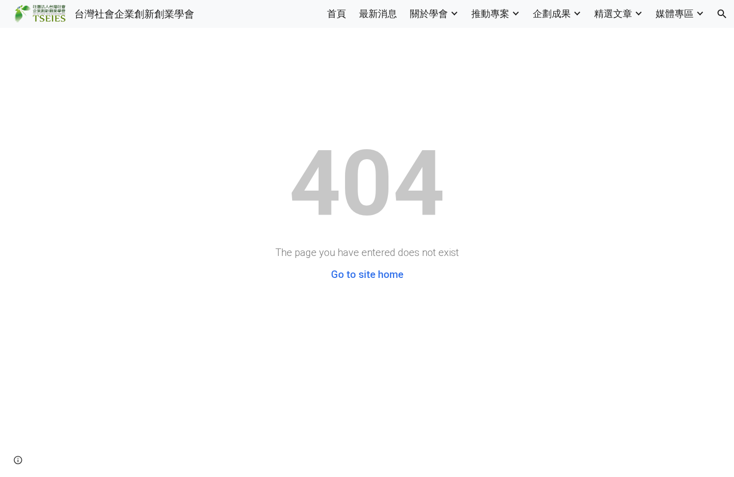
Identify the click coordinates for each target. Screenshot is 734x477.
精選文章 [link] (613, 13)
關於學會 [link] (429, 13)
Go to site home (367, 274)
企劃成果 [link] (552, 13)
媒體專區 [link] (675, 13)
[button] (722, 14)
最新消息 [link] (378, 13)
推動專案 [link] (490, 13)
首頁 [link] (336, 13)
